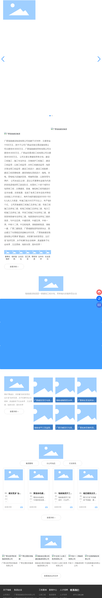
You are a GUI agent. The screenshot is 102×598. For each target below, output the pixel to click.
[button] (50, 115)
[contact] (97, 10)
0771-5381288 (78, 595)
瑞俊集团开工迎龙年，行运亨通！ (64, 500)
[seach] (90, 10)
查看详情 (8, 507)
